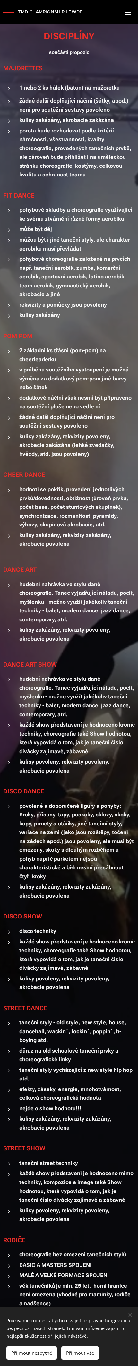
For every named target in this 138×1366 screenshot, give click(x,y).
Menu (128, 11)
